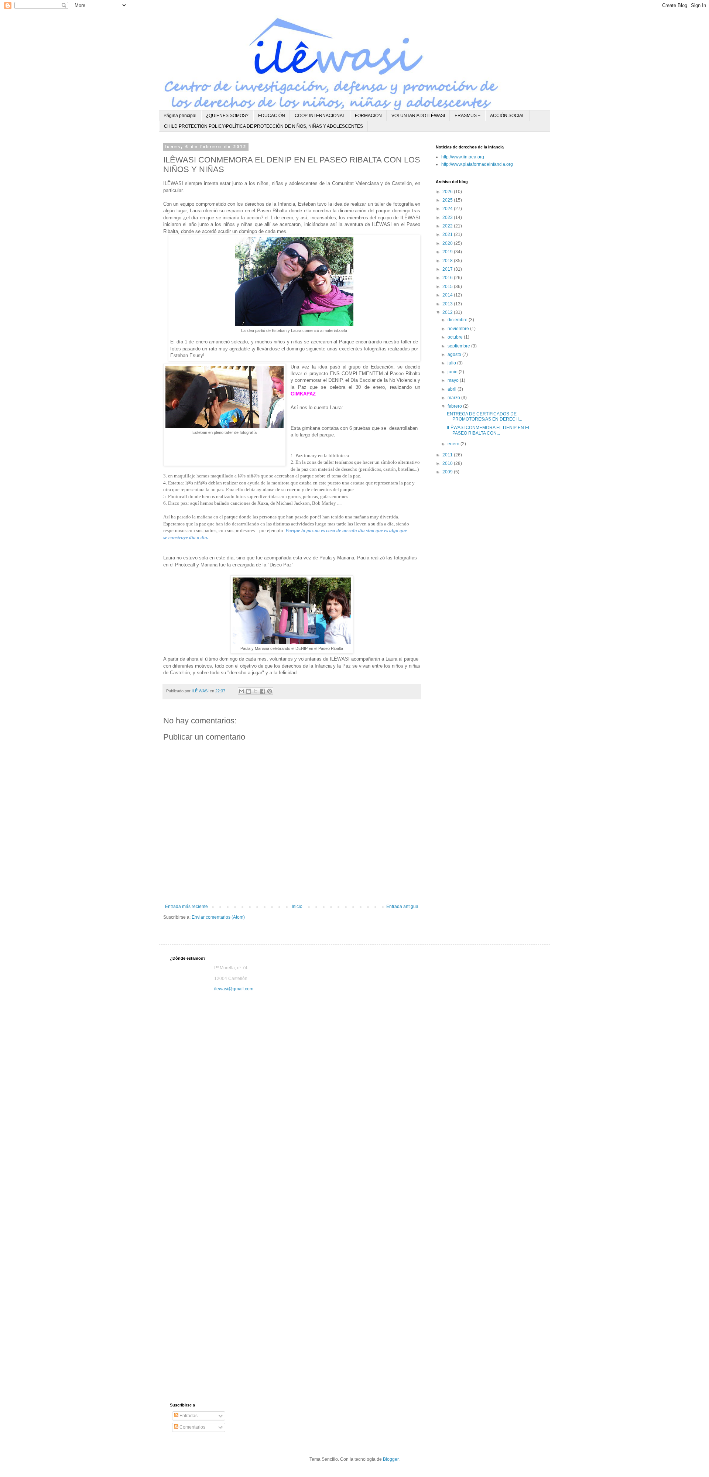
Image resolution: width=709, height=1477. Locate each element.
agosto (455, 354)
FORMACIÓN (368, 115)
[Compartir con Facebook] (262, 691)
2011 (448, 455)
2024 (448, 208)
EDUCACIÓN (271, 115)
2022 (448, 226)
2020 (448, 243)
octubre (456, 337)
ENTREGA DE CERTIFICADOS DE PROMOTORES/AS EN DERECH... (484, 416)
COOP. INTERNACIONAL (320, 115)
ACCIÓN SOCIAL (507, 115)
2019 (448, 251)
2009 (448, 471)
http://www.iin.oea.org (462, 157)
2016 (448, 277)
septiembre (459, 346)
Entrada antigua (402, 906)
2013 (448, 303)
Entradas (188, 1415)
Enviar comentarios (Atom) (218, 917)
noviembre (459, 328)
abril (453, 389)
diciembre (458, 319)
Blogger (390, 1459)
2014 (448, 295)
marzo (454, 397)
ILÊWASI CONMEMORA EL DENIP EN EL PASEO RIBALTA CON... (489, 430)
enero (454, 443)
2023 (448, 217)
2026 (448, 191)
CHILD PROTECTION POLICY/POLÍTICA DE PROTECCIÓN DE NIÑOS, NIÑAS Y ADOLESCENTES (263, 126)
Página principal (180, 115)
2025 (448, 200)
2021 (448, 234)
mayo (454, 380)
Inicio (297, 906)
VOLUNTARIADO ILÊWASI (418, 115)
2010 (448, 463)
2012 (448, 312)
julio (452, 363)
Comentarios (191, 1427)
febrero (455, 406)
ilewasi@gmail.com (233, 988)
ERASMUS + (467, 115)
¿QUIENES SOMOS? (227, 115)
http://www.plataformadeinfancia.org (477, 164)
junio (453, 371)
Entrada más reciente (186, 906)
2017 (448, 269)
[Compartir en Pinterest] (269, 691)
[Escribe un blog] (248, 691)
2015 (448, 286)
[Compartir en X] (255, 691)
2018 (448, 260)
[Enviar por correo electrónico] (241, 691)
